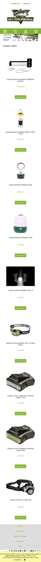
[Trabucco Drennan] (20, 37)
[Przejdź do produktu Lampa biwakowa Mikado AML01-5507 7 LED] (20, 118)
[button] (5, 31)
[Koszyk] (36, 31)
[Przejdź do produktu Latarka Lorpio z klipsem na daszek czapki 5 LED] (20, 382)
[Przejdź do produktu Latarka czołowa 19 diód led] (20, 487)
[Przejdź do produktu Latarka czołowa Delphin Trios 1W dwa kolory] (20, 329)
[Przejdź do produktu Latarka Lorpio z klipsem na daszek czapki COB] (20, 434)
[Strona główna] (20, 16)
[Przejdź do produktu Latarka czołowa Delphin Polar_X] (20, 276)
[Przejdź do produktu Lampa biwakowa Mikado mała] (20, 223)
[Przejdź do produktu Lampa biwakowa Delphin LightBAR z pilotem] (20, 65)
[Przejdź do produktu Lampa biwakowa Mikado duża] (20, 170)
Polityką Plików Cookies (12, 555)
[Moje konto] (25, 31)
